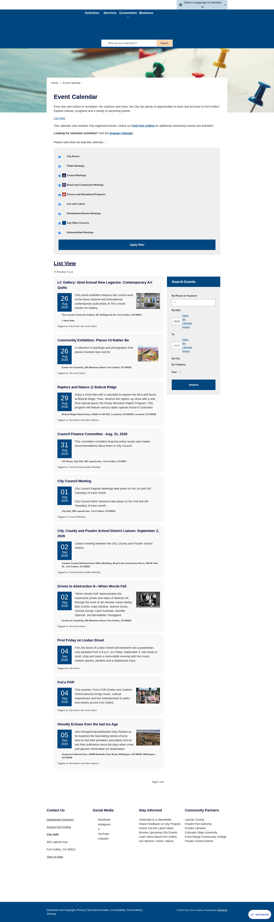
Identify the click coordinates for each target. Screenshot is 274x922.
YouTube (103, 834)
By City (176, 358)
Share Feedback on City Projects (160, 824)
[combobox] (202, 5)
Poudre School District (199, 841)
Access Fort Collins (59, 827)
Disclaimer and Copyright (61, 910)
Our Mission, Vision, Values (156, 841)
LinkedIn (103, 838)
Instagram (104, 824)
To (180, 334)
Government (128, 14)
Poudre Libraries (195, 828)
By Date (184, 310)
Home (54, 83)
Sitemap (51, 913)
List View (59, 118)
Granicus (222, 910)
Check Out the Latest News (156, 828)
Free (174, 372)
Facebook (104, 819)
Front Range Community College (205, 836)
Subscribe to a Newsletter (155, 819)
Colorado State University (201, 832)
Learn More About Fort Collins (158, 836)
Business (146, 13)
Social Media (134, 910)
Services (110, 13)
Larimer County (194, 819)
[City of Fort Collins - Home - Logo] (66, 18)
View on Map (55, 856)
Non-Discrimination (98, 910)
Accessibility (118, 910)
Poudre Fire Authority (198, 824)
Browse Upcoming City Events (158, 832)
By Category (179, 364)
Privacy (81, 910)
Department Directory (60, 819)
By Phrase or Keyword (184, 295)
